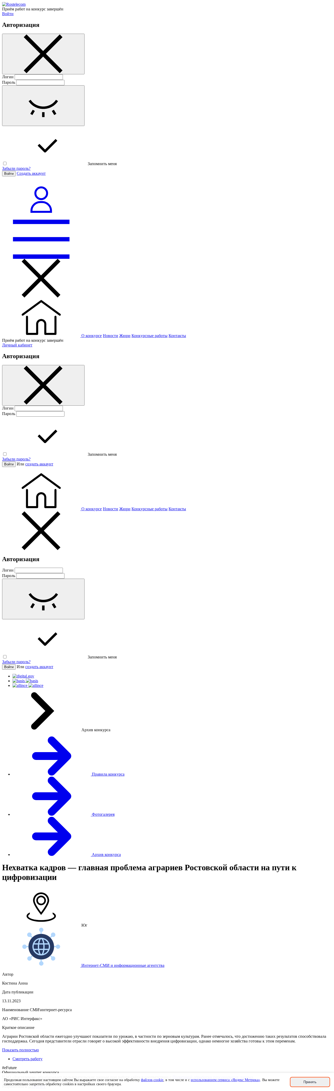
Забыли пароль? (16, 168)
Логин (8, 77)
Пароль (8, 82)
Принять (310, 1082)
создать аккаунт (39, 464)
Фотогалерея (103, 814)
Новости (110, 335)
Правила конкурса (107, 774)
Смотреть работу (28, 1059)
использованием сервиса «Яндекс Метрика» (225, 1080)
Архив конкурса (106, 854)
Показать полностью (20, 1050)
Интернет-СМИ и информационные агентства (122, 965)
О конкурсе (91, 335)
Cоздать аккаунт (31, 173)
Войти (8, 13)
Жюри (124, 335)
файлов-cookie (152, 1080)
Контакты (177, 335)
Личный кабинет (17, 345)
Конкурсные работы (150, 335)
